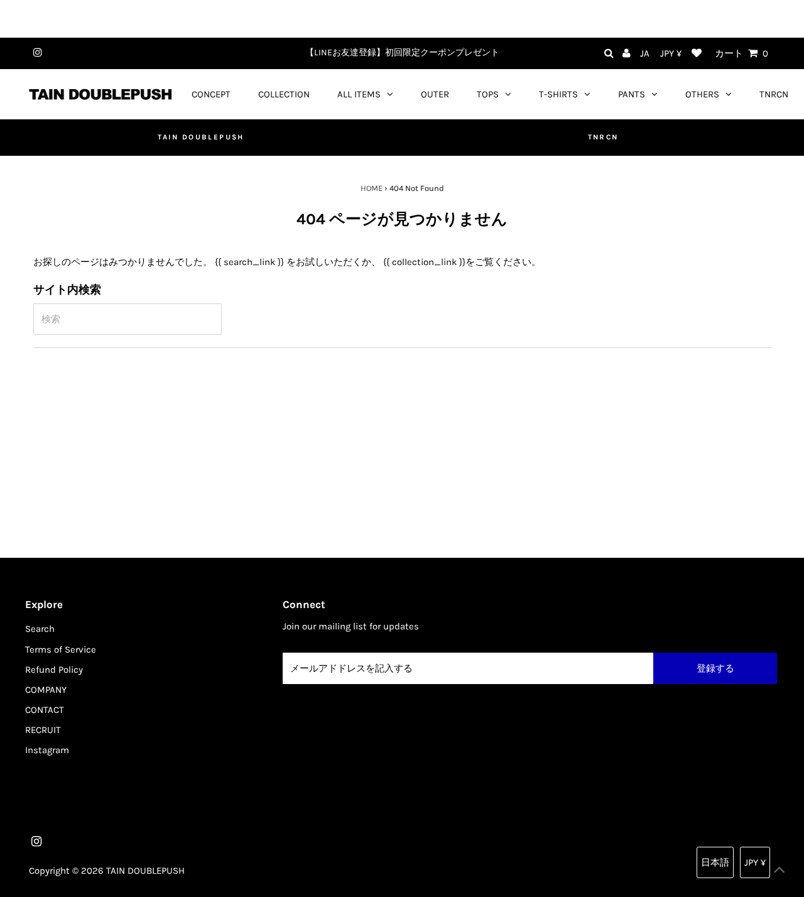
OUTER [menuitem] (435, 94)
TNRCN (603, 137)
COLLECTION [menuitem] (284, 94)
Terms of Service (60, 649)
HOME (372, 188)
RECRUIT (43, 730)
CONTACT (44, 709)
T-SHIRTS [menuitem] (558, 94)
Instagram (47, 750)
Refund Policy (54, 669)
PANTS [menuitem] (631, 94)
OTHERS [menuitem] (702, 94)
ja (644, 53)
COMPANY (46, 689)
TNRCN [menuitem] (773, 94)
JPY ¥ (671, 53)
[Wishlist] (697, 53)
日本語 (715, 862)
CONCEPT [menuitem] (211, 94)
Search (40, 628)
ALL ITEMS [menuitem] (359, 94)
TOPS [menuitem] (488, 94)
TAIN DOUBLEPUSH (201, 137)
